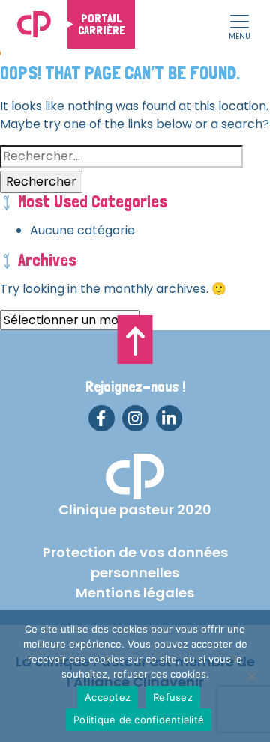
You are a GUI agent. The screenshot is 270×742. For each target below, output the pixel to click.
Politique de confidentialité (139, 720)
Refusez (173, 697)
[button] (239, 22)
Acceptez (107, 697)
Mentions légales (135, 592)
